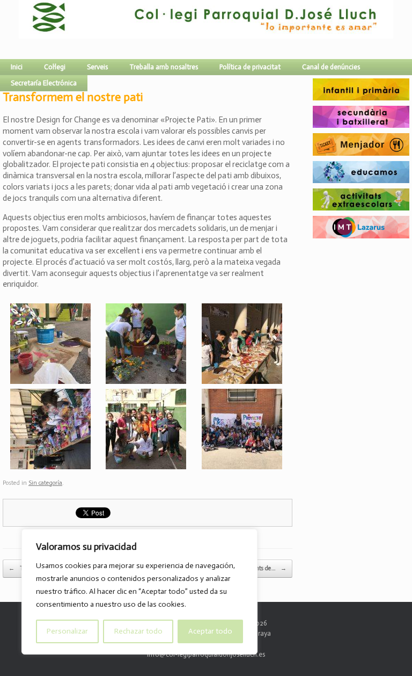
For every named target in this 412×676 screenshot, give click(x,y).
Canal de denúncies (331, 67)
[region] (139, 592)
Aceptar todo (210, 631)
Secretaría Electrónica (44, 83)
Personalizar (67, 631)
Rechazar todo (138, 631)
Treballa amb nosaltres (163, 67)
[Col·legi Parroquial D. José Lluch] (21, 29)
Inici (17, 67)
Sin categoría (45, 482)
